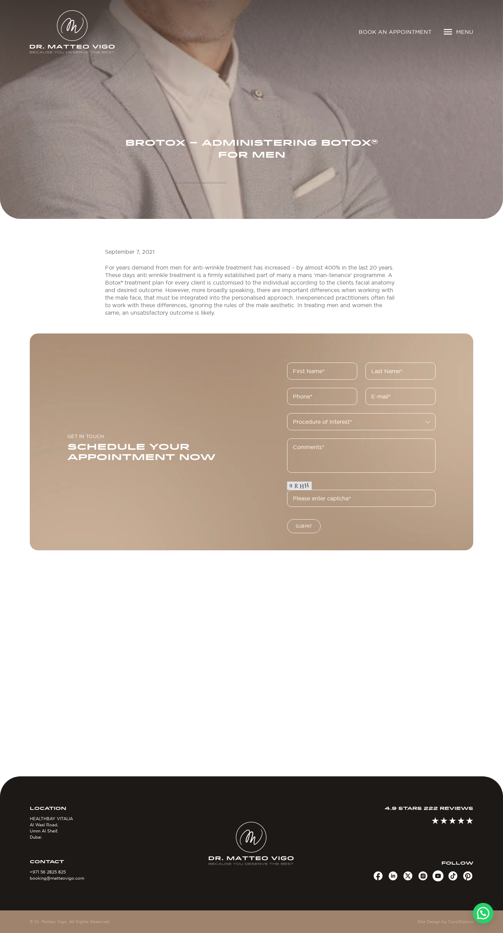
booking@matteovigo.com (57, 878)
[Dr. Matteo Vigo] (82, 31)
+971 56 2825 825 (48, 872)
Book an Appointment (395, 31)
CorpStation (460, 921)
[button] (483, 913)
